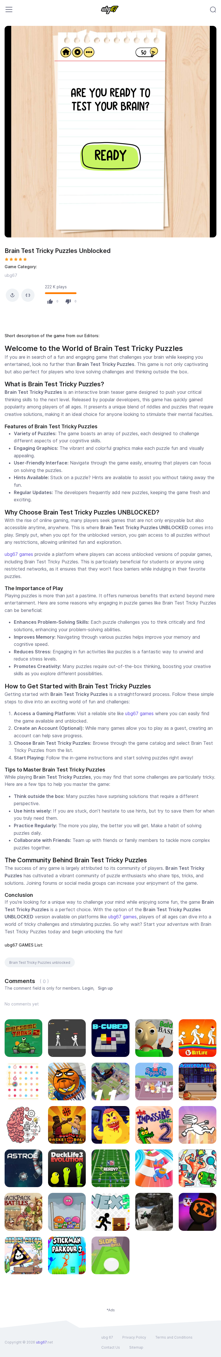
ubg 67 (107, 1337)
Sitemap (136, 1347)
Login (87, 988)
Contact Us (110, 1347)
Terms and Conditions (174, 1337)
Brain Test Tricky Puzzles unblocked (39, 962)
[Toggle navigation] (9, 9)
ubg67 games (19, 554)
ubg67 (11, 275)
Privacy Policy (134, 1337)
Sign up (105, 988)
